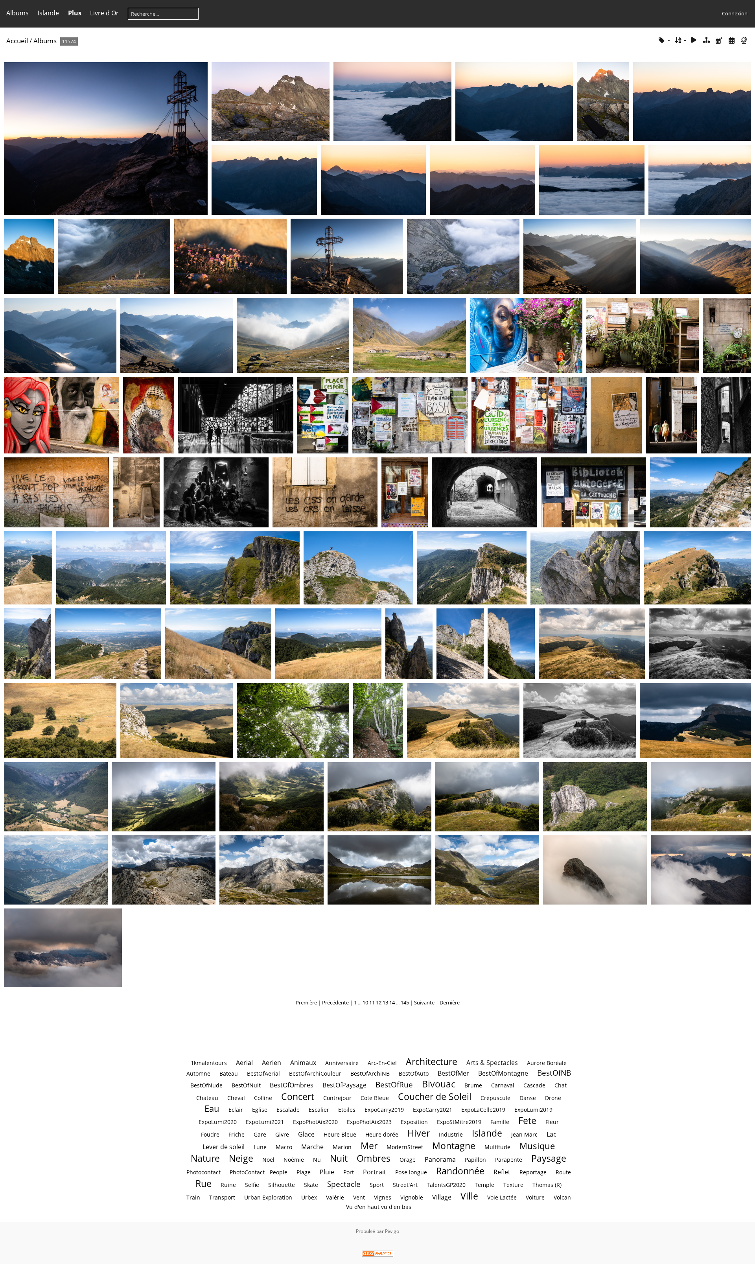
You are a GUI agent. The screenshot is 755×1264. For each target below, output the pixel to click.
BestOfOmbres (291, 1085)
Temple (484, 1184)
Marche (312, 1146)
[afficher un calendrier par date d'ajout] (719, 40)
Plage (303, 1172)
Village (441, 1197)
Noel (268, 1159)
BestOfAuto (414, 1073)
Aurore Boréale (547, 1063)
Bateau (228, 1073)
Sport (377, 1184)
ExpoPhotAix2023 (369, 1122)
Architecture (431, 1061)
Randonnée (460, 1171)
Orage (408, 1159)
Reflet (502, 1172)
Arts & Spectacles (492, 1062)
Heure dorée (381, 1134)
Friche (236, 1134)
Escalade (288, 1109)
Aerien (271, 1062)
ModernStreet (405, 1147)
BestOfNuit (246, 1085)
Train (193, 1197)
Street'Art (405, 1184)
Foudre (210, 1134)
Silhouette (281, 1184)
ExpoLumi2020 (218, 1122)
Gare (260, 1134)
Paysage (548, 1158)
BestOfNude (206, 1085)
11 (372, 1002)
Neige (241, 1158)
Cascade (534, 1085)
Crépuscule (495, 1098)
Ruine (228, 1184)
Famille (499, 1122)
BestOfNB (554, 1073)
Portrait (374, 1172)
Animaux (303, 1062)
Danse (527, 1098)
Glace (306, 1134)
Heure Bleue (340, 1134)
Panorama (440, 1159)
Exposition (414, 1122)
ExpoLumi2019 (533, 1109)
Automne (198, 1073)
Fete (527, 1120)
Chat (560, 1085)
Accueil (17, 40)
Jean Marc (524, 1134)
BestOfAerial (263, 1073)
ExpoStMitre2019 (459, 1122)
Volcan (562, 1197)
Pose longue (411, 1172)
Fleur (552, 1122)
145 (405, 1002)
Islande (48, 13)
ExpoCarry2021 (432, 1109)
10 (365, 1002)
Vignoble (411, 1197)
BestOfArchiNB (370, 1073)
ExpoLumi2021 (265, 1122)
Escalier (319, 1109)
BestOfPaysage (344, 1085)
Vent (359, 1197)
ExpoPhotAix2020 (315, 1122)
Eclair (235, 1109)
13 (385, 1002)
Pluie (327, 1172)
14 (392, 1002)
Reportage (533, 1172)
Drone (553, 1098)
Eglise (259, 1109)
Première (306, 1002)
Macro (284, 1147)
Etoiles (346, 1109)
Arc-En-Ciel (382, 1063)
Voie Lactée (502, 1197)
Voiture (535, 1197)
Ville (469, 1196)
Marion (342, 1147)
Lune (260, 1147)
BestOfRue (394, 1084)
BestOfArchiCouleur (315, 1073)
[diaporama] (694, 40)
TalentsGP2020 (446, 1184)
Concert (297, 1096)
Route (563, 1172)
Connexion (735, 13)
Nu (317, 1159)
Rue (203, 1183)
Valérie (335, 1197)
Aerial (244, 1062)
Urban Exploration (268, 1197)
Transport (222, 1197)
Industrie (451, 1134)
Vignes (382, 1197)
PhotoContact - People (258, 1172)
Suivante (424, 1002)
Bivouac (438, 1084)
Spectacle (344, 1184)
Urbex (309, 1197)
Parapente (508, 1159)
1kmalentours (209, 1063)
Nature (205, 1158)
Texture (513, 1184)
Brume (473, 1085)
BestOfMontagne (503, 1073)
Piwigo (392, 1231)
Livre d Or (104, 13)
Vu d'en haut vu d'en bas (378, 1207)
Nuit (339, 1158)
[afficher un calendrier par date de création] (731, 40)
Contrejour (337, 1098)
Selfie (252, 1184)
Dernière (450, 1002)
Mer (369, 1145)
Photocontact (203, 1172)
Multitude (497, 1147)
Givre (282, 1134)
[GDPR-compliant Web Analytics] (377, 1254)
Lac (551, 1134)
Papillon (475, 1159)
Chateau (207, 1098)
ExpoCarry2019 (384, 1109)
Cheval (236, 1098)
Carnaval (502, 1085)
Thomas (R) (547, 1184)
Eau (211, 1108)
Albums (17, 13)
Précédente (335, 1002)
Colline (263, 1098)
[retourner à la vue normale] (706, 40)
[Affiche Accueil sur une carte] (744, 40)
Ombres (373, 1158)
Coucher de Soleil (434, 1096)
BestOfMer (453, 1073)
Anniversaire (342, 1063)
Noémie (294, 1159)
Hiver (418, 1133)
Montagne (453, 1145)
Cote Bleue (375, 1098)
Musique (537, 1146)
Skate (311, 1184)
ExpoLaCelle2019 (483, 1109)
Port (348, 1172)
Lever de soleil (224, 1146)
